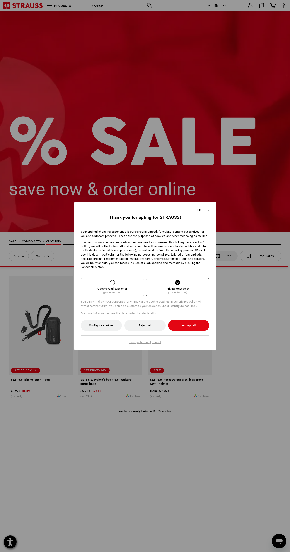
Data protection (139, 342)
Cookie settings (159, 301)
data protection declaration (139, 313)
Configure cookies (101, 325)
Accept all (189, 325)
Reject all (145, 325)
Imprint (156, 342)
